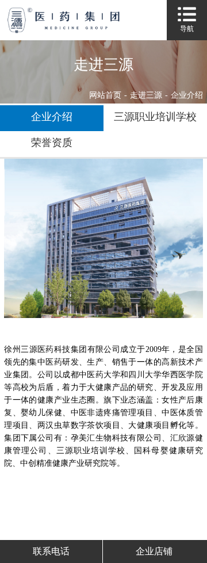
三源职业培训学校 (155, 116)
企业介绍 (51, 116)
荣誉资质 (51, 142)
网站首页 (105, 95)
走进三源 (146, 95)
